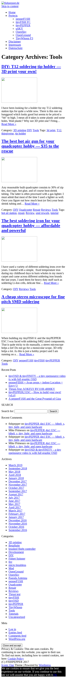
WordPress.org (17, 639)
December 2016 (18, 520)
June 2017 (14, 500)
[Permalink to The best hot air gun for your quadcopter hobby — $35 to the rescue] (19, 181)
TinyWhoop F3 (24, 38)
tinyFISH (39, 360)
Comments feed (17, 635)
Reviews (46, 209)
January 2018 (16, 478)
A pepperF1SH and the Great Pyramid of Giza (35, 398)
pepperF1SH (23, 18)
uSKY (19, 28)
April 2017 (15, 507)
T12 (59, 130)
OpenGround (23, 35)
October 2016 (16, 526)
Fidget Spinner (17, 558)
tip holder (20, 133)
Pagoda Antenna (18, 578)
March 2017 (15, 510)
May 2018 (14, 471)
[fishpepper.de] (10, 3)
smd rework (42, 213)
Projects (13, 15)
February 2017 (17, 513)
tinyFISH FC (23, 22)
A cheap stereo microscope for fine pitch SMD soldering (33, 299)
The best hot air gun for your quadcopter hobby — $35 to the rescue (30, 146)
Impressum (15, 44)
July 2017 (14, 497)
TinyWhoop (15, 607)
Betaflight (14, 545)
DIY (29, 130)
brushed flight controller (22, 548)
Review (30, 213)
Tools (36, 130)
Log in (12, 629)
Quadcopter (25, 209)
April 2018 (15, 474)
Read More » (8, 124)
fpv (10, 561)
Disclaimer (15, 41)
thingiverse (7, 133)
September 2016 (18, 530)
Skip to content (9, 6)
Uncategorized (17, 617)
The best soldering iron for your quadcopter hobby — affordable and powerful (30, 225)
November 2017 (18, 484)
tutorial (54, 213)
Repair (36, 209)
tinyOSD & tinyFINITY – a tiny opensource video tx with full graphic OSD (35, 451)
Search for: (7, 411)
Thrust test (14, 594)
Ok (55, 674)
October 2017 (16, 487)
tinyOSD (14, 600)
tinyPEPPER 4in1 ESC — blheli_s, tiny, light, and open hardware (37, 425)
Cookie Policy (16, 658)
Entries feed (15, 632)
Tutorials (13, 613)
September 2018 (18, 468)
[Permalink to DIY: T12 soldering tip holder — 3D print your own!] (19, 101)
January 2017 (16, 517)
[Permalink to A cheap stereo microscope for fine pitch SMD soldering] (19, 332)
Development (16, 552)
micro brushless (17, 565)
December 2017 (18, 481)
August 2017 (16, 494)
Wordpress (45, 665)
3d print (50, 130)
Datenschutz (16, 48)
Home (12, 12)
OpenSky (21, 31)
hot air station (9, 213)
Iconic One (7, 665)
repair (21, 213)
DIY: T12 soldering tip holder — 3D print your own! (31, 69)
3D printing (19, 130)
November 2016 (18, 523)
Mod (11, 568)
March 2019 (15, 465)
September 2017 (18, 491)
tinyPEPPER (23, 25)
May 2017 (14, 504)
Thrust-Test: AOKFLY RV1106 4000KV (32, 388)
